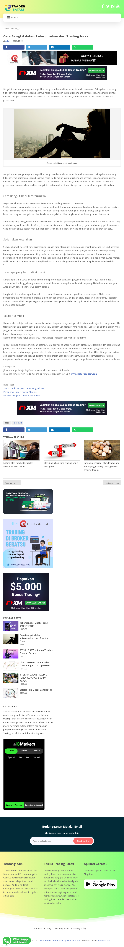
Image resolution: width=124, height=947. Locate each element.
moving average (11, 725)
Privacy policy (79, 928)
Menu (14, 17)
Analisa (7, 711)
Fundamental (34, 715)
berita (29, 711)
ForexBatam (104, 940)
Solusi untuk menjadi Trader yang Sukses (23, 388)
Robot (31, 729)
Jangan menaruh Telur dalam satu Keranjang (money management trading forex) (101, 466)
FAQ (49, 928)
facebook (102, 7)
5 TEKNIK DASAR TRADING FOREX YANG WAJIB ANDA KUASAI (33, 677)
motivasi (49, 722)
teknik (15, 733)
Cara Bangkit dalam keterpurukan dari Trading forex (34, 638)
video (42, 733)
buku (48, 711)
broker (42, 711)
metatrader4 (38, 722)
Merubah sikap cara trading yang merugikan (61, 464)
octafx (23, 725)
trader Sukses (25, 733)
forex (25, 715)
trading (36, 733)
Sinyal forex (40, 729)
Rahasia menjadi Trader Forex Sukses (22, 395)
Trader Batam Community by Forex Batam (58, 940)
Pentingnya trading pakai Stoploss (20, 392)
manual (28, 722)
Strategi (7, 733)
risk (26, 729)
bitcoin (35, 711)
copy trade (16, 715)
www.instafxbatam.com (84, 373)
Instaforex (22, 718)
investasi (32, 718)
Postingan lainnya (12, 483)
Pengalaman (41, 725)
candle (6, 715)
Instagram (113, 7)
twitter (107, 7)
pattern (31, 725)
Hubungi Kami (62, 928)
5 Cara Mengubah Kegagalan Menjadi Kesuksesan (18, 464)
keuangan (42, 718)
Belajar (22, 711)
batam (14, 711)
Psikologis (17, 423)
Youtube (118, 7)
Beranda (38, 928)
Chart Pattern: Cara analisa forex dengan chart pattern (35, 664)
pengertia (8, 729)
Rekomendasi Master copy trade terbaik (34, 624)
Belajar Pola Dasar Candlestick (36, 689)
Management (17, 722)
